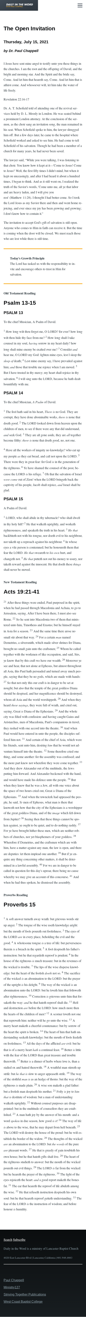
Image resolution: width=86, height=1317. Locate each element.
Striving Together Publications (25, 1294)
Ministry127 (12, 1287)
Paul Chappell (14, 1280)
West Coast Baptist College (23, 1301)
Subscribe (19, 1239)
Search (8, 1239)
